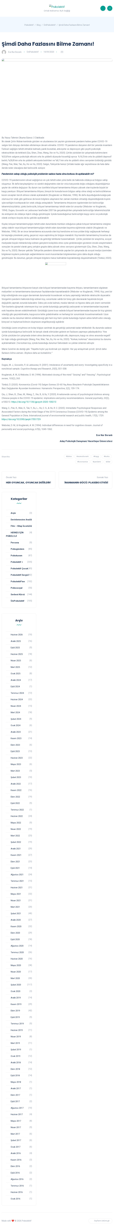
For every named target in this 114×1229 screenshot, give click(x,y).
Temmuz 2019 (17, 1023)
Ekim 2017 (15, 1095)
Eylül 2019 (15, 1017)
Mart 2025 (15, 667)
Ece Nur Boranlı (14, 52)
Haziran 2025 (17, 654)
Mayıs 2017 (16, 1121)
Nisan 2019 (16, 1036)
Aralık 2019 (16, 997)
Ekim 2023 (15, 745)
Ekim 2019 (15, 1010)
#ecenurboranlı (82, 456)
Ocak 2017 (15, 1147)
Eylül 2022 (15, 803)
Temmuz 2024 (17, 693)
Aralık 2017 (16, 1088)
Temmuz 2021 (17, 881)
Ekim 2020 (15, 933)
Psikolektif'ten (18, 581)
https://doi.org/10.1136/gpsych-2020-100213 (33, 402)
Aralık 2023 (16, 732)
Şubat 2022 (16, 842)
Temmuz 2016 (17, 1186)
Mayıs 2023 (16, 764)
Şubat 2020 (16, 984)
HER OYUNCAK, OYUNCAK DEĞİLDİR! (28, 482)
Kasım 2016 (16, 1160)
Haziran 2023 (17, 758)
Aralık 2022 (16, 784)
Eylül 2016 (15, 1173)
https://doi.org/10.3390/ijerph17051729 (21, 419)
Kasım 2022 (16, 790)
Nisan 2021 (16, 900)
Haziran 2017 (17, 1114)
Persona (15, 542)
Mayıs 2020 (16, 965)
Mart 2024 (15, 712)
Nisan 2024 (16, 706)
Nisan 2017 (16, 1127)
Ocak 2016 (15, 1198)
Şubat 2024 (16, 719)
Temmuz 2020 (17, 952)
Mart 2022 (15, 835)
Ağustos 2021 (17, 874)
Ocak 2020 (15, 991)
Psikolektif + (17, 562)
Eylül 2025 (15, 647)
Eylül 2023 (15, 751)
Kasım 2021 (16, 855)
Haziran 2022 (17, 816)
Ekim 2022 (15, 797)
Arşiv (13, 513)
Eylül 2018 (15, 1075)
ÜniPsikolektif (33, 52)
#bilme (69, 456)
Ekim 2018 (15, 1069)
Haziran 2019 (17, 1030)
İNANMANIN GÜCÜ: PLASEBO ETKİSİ (86, 482)
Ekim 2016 (15, 1166)
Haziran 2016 (17, 1192)
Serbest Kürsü (18, 594)
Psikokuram (16, 555)
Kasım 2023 (16, 738)
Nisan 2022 (16, 829)
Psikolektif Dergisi (20, 575)
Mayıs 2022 (16, 822)
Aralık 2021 (16, 848)
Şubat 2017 (16, 1140)
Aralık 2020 (16, 920)
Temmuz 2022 (17, 810)
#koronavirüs (82, 462)
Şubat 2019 (16, 1049)
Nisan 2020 (16, 972)
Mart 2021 (15, 907)
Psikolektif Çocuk (19, 568)
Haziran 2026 (17, 634)
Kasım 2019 (16, 1004)
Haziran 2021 (17, 887)
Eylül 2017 (15, 1101)
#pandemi (97, 462)
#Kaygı (96, 456)
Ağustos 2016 (17, 1179)
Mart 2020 (15, 978)
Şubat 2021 (16, 913)
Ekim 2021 (15, 861)
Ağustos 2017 (17, 1108)
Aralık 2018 (16, 1062)
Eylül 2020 (15, 939)
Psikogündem (17, 549)
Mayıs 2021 (16, 894)
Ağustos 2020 (17, 946)
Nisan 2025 (16, 660)
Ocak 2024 (15, 725)
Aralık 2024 (16, 680)
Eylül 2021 (15, 868)
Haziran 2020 (17, 959)
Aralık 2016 (16, 1153)
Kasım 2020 (16, 926)
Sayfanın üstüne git (101, 1221)
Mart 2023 (15, 771)
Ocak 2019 (15, 1056)
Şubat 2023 (16, 777)
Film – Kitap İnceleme (21, 526)
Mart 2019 (15, 1043)
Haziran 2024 (17, 699)
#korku (107, 456)
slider (108, 462)
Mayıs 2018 (16, 1082)
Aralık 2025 (16, 641)
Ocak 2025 (15, 673)
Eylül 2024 (15, 686)
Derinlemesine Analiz (21, 519)
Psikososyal (16, 588)
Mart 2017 (15, 1134)
